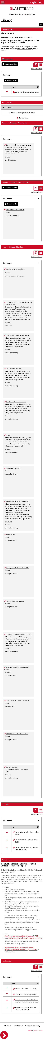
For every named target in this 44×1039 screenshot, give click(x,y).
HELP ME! (5, 804)
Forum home (23, 118)
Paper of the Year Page (25, 49)
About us (7, 1026)
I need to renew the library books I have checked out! (26, 848)
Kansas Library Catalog (13, 468)
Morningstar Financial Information (17, 501)
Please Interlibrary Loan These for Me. (14, 123)
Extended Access (7, 59)
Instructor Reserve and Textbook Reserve (15, 182)
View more (8, 522)
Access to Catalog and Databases (13, 247)
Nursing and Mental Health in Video (17, 568)
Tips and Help (6, 860)
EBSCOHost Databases (13, 369)
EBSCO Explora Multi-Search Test (17, 734)
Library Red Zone (30, 14)
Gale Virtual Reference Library (16, 402)
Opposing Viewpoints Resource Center (18, 634)
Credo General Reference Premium (17, 335)
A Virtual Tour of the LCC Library (25, 989)
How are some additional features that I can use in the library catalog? (26, 1001)
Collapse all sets (36, 69)
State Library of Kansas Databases (17, 701)
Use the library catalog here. (15, 269)
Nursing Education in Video (15, 601)
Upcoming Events (7, 29)
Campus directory (32, 1026)
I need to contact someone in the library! (26, 841)
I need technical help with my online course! (27, 833)
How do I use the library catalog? (26, 994)
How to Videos (7, 961)
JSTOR (8, 435)
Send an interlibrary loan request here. (18, 145)
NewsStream (10, 535)
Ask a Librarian (7, 102)
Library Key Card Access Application (27, 92)
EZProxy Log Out (11, 767)
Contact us (18, 1026)
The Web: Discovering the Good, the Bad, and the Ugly (26, 1009)
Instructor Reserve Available (15, 210)
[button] (10, 64)
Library (21, 14)
